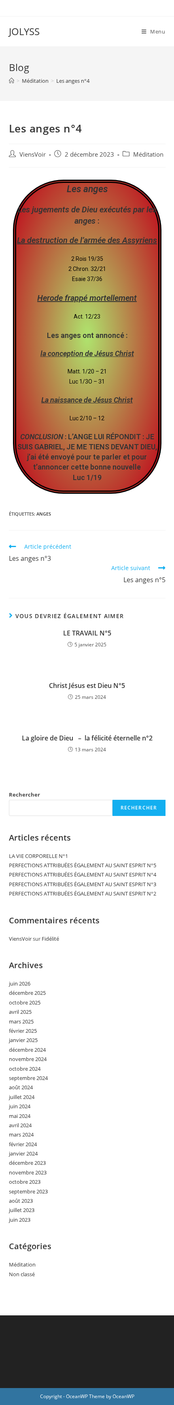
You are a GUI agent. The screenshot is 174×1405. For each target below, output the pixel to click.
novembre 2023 (28, 1172)
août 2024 (21, 1087)
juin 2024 (19, 1106)
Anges (43, 514)
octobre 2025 (24, 1002)
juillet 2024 (21, 1097)
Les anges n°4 (72, 80)
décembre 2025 (27, 992)
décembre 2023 (27, 1162)
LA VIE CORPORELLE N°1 (38, 856)
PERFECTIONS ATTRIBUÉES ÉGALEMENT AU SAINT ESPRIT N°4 (82, 874)
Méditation (148, 154)
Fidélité (50, 938)
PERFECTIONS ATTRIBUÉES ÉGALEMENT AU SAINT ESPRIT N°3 (82, 884)
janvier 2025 (23, 1040)
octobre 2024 (24, 1068)
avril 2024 (20, 1125)
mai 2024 (19, 1116)
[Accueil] (11, 80)
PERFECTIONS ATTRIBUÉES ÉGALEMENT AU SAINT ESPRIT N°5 (82, 865)
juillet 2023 (21, 1210)
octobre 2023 (24, 1181)
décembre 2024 (27, 1049)
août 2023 (21, 1200)
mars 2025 (21, 1021)
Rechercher (24, 794)
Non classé (22, 1274)
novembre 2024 (28, 1059)
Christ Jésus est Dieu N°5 (87, 685)
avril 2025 (20, 1011)
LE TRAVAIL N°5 (87, 633)
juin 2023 (19, 1219)
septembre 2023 (28, 1191)
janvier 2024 (23, 1153)
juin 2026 (19, 983)
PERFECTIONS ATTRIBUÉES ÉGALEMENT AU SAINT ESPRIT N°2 (82, 893)
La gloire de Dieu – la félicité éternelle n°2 (87, 738)
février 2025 (23, 1030)
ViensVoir (32, 154)
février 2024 (23, 1144)
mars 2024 (21, 1134)
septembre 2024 (28, 1078)
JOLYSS (24, 31)
